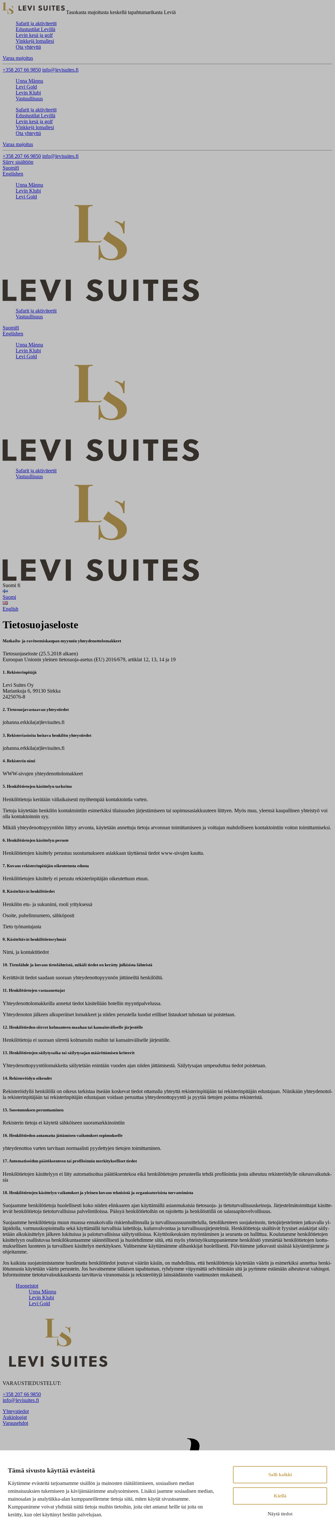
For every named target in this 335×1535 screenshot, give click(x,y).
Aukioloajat (15, 1417)
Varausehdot (15, 1423)
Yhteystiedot (16, 1411)
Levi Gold (26, 87)
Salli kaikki (280, 1474)
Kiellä (280, 1495)
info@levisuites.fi (60, 70)
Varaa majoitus (18, 58)
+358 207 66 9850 (22, 70)
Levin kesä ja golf (34, 35)
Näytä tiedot (280, 1513)
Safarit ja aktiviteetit (36, 23)
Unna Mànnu (29, 81)
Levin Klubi (28, 92)
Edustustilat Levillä (35, 29)
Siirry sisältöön (18, 162)
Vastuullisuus (29, 98)
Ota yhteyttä (28, 47)
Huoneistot (27, 1286)
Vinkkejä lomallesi (35, 41)
